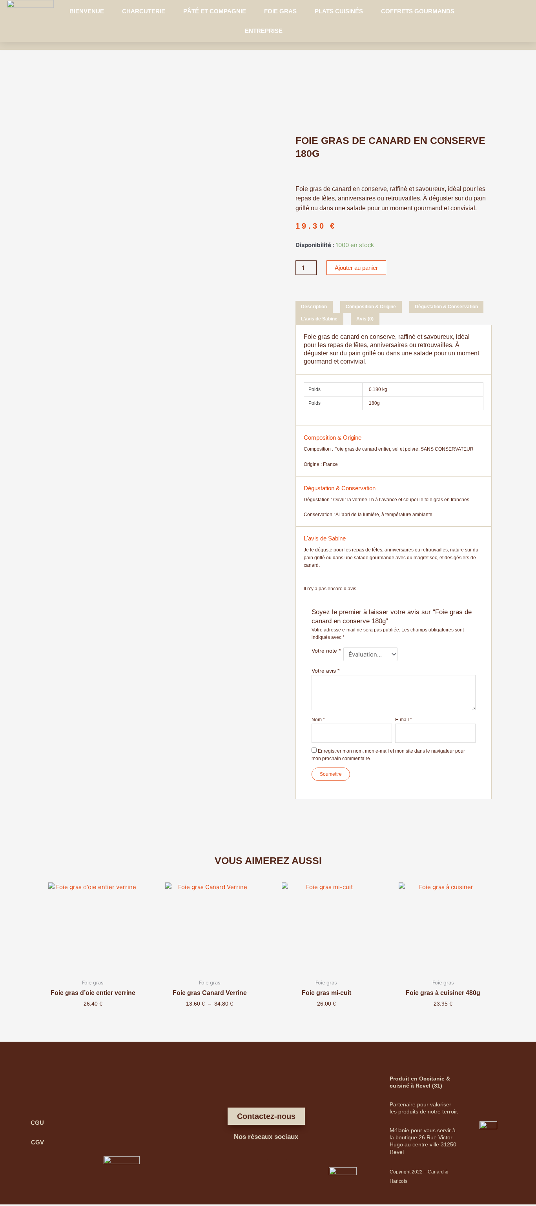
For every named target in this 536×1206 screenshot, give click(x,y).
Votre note (326, 651)
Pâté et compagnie (214, 11)
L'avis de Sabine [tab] (319, 319)
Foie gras (280, 11)
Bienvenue (86, 11)
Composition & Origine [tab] (371, 306)
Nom (318, 719)
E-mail (403, 719)
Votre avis (325, 671)
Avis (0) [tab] (365, 319)
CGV (37, 1142)
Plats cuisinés (339, 11)
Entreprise (264, 30)
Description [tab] (314, 306)
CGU (37, 1122)
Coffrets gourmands (417, 11)
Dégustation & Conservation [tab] (446, 306)
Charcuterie (143, 11)
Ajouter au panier (356, 267)
